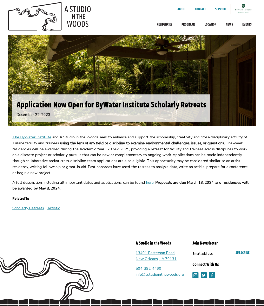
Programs (188, 24)
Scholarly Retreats (28, 208)
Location (211, 24)
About (181, 9)
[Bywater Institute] (243, 9)
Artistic (53, 208)
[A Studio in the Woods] (49, 17)
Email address (202, 253)
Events (247, 24)
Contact (200, 9)
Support (220, 9)
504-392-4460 (148, 268)
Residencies (164, 24)
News (229, 24)
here (150, 182)
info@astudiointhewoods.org (160, 274)
